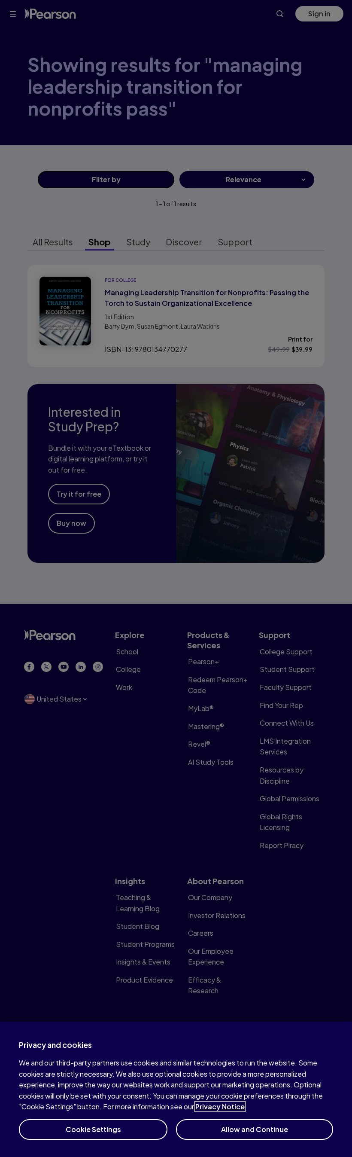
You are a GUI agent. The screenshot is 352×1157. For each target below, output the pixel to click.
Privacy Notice (220, 1106)
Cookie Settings (93, 1129)
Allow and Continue (254, 1129)
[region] (176, 1089)
